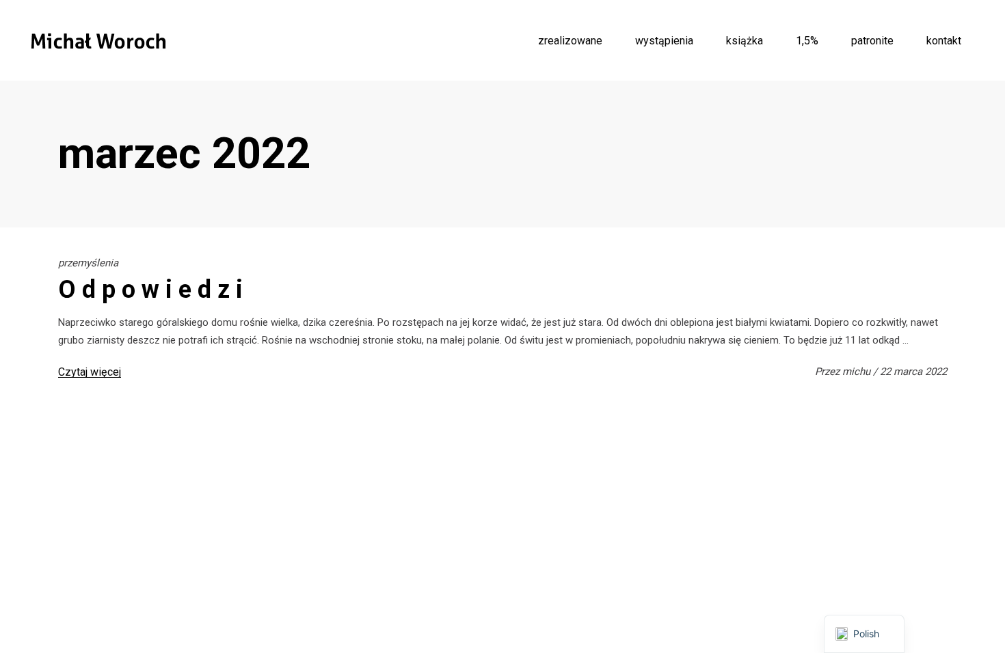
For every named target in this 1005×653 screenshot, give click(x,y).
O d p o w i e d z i (150, 289)
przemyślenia (88, 263)
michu (857, 371)
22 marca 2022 (913, 371)
